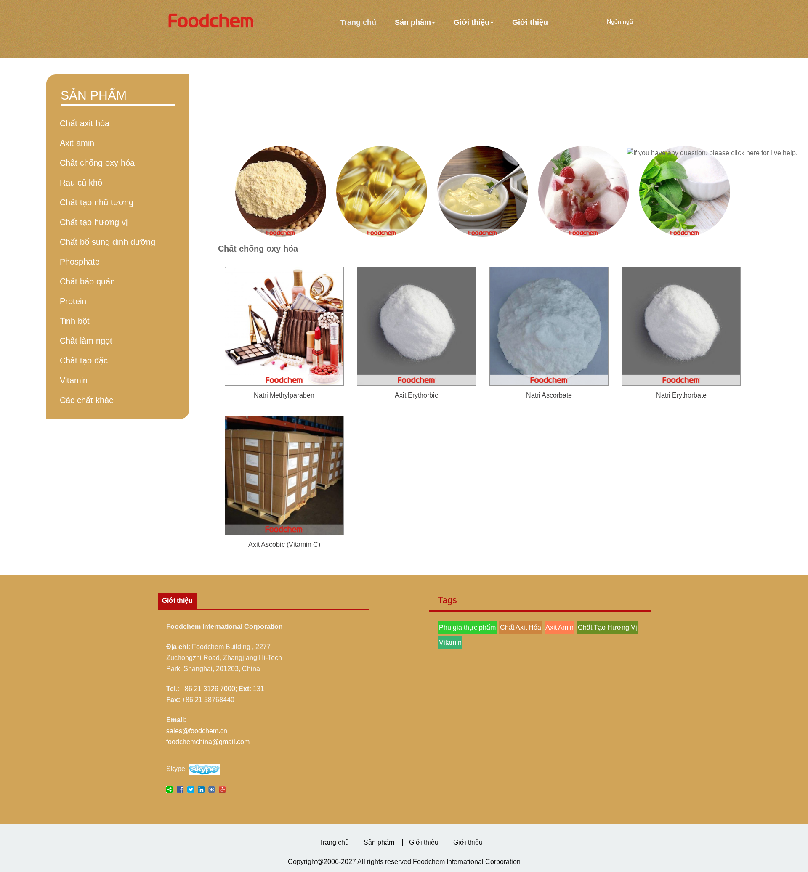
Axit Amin (559, 627)
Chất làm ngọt (86, 340)
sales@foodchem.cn (196, 730)
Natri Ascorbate (549, 395)
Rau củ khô (81, 182)
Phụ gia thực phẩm (467, 627)
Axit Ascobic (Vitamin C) (284, 544)
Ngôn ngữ (621, 21)
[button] (415, 22)
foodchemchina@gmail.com (208, 741)
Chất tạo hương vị (94, 222)
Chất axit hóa (84, 123)
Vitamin (74, 380)
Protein (73, 301)
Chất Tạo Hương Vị (607, 627)
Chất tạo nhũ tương (96, 202)
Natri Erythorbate (681, 395)
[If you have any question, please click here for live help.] (712, 153)
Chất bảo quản (87, 281)
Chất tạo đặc (84, 360)
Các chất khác (86, 400)
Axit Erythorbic (416, 395)
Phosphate (80, 261)
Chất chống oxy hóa (97, 162)
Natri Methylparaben (284, 395)
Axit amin (77, 143)
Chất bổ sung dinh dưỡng (107, 241)
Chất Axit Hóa (520, 627)
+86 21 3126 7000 (208, 688)
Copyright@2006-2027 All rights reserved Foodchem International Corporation (404, 861)
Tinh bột (75, 321)
